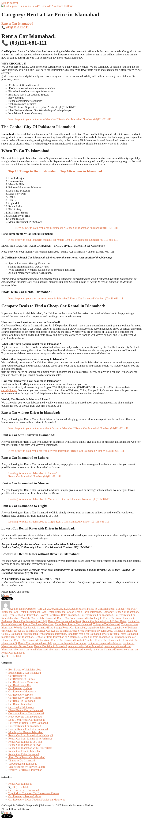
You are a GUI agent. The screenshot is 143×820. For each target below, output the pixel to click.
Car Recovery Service (20, 694)
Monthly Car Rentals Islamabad (38, 618)
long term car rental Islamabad (49, 633)
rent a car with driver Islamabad (85, 646)
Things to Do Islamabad (106, 624)
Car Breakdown (17, 675)
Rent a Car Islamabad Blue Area (32, 640)
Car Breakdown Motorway (23, 682)
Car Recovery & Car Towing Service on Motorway (36, 799)
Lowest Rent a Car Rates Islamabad (28, 729)
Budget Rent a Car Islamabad (70, 627)
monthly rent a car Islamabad (17, 636)
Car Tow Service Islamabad (23, 790)
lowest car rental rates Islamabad (120, 633)
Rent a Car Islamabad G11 (109, 640)
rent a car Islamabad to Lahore (69, 643)
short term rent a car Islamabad (66, 649)
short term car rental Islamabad (31, 649)
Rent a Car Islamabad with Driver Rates (104, 621)
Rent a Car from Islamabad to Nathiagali (79, 618)
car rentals (7, 630)
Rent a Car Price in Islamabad (50, 646)
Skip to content (9, 2)
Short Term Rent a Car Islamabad (73, 624)
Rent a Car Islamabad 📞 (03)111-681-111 (17, 25)
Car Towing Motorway (21, 707)
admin (21, 608)
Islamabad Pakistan (21, 633)
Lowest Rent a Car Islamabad (96, 614)
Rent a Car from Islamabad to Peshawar (102, 636)
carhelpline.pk (9, 390)
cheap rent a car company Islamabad (92, 630)
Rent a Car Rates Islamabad (38, 624)
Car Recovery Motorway (22, 691)
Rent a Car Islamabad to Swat (64, 621)
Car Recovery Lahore (20, 688)
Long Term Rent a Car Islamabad (19, 614)
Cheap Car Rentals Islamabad (54, 630)
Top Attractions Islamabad (22, 763)
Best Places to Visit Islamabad (97, 608)
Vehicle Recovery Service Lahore (26, 766)
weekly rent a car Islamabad (99, 649)
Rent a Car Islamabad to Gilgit (30, 621)
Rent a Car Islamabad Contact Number (72, 640)
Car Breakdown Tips (19, 685)
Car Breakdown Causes (21, 678)
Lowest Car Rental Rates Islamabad (59, 614)
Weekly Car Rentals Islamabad (31, 627)
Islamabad (119, 630)
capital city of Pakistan (125, 627)
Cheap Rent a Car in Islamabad (84, 611)
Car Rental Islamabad (54, 611)
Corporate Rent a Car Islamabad (120, 611)
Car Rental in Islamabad (27, 611)
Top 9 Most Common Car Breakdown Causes (33, 793)
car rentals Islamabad (25, 630)
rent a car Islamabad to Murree (104, 643)
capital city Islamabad (99, 627)
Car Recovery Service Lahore (24, 697)
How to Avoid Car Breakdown (25, 716)
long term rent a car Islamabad (84, 633)
